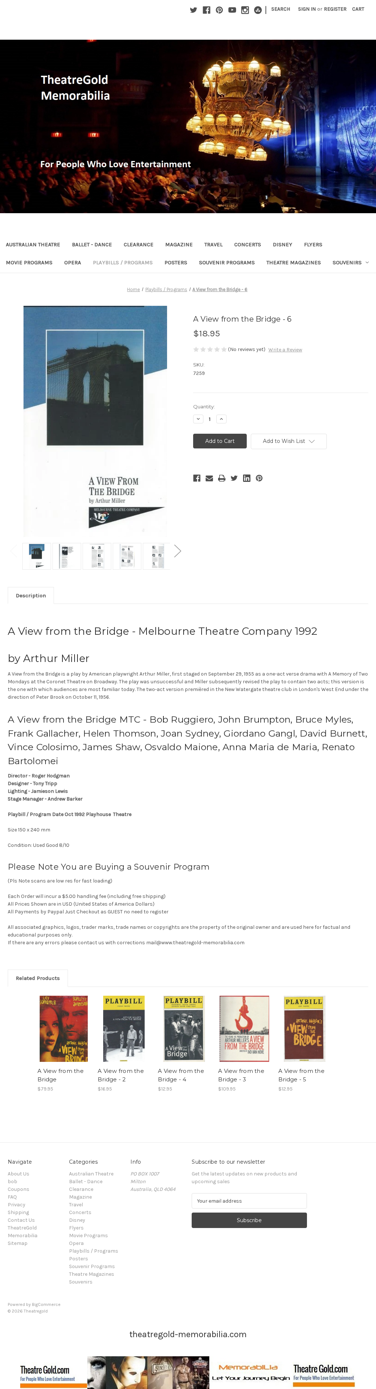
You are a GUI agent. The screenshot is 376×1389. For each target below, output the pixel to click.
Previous (13, 551)
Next (177, 551)
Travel (214, 244)
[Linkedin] (246, 478)
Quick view (63, 1022)
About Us (18, 1174)
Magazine (179, 244)
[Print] (221, 478)
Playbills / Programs (123, 262)
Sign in (307, 9)
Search (280, 9)
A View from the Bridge (60, 1075)
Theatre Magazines (294, 262)
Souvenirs (347, 262)
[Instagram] (245, 10)
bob (12, 1181)
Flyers (313, 244)
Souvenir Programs (227, 262)
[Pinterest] (219, 10)
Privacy (16, 1205)
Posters (175, 262)
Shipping (18, 1212)
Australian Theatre (33, 244)
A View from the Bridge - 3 (241, 1075)
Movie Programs (29, 262)
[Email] (209, 478)
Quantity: (204, 406)
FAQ (12, 1197)
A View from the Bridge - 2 (121, 1075)
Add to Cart (63, 1035)
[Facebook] (206, 10)
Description (31, 595)
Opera (72, 262)
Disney (282, 244)
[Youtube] (232, 10)
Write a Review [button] (285, 350)
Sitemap (18, 1243)
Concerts (247, 244)
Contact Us (21, 1220)
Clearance (138, 244)
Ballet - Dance (92, 244)
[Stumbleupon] (258, 10)
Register (335, 9)
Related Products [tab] (38, 978)
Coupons (18, 1189)
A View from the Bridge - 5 (301, 1075)
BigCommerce (46, 1304)
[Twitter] (194, 10)
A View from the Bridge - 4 (181, 1075)
